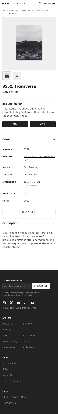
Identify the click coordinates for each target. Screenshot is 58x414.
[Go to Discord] (18, 303)
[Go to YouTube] (33, 303)
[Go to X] (11, 303)
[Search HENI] (40, 3)
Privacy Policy (27, 295)
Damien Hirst (11, 92)
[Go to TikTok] (25, 303)
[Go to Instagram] (4, 303)
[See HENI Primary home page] (19, 3)
